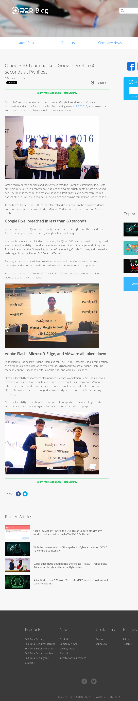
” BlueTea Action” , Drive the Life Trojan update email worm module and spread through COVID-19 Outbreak (67, 532)
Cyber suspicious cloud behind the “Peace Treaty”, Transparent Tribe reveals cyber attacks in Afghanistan (70, 565)
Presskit (64, 653)
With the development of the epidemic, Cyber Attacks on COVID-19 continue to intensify (71, 548)
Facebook (131, 66)
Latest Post (26, 42)
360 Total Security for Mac (39, 653)
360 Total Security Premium (40, 648)
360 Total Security (35, 639)
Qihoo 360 (101, 643)
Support (100, 639)
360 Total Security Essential (40, 643)
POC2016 (81, 106)
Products (68, 42)
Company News (110, 42)
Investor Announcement (73, 658)
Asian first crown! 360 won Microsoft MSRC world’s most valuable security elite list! (71, 581)
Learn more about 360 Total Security (57, 92)
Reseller (127, 643)
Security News (67, 648)
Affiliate (127, 639)
